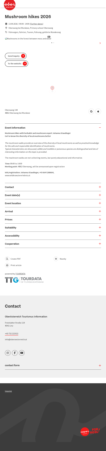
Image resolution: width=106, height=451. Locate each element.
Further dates (37, 23)
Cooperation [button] (12, 243)
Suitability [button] (10, 227)
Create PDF (15, 259)
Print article (15, 265)
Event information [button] (15, 127)
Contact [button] (9, 187)
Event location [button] (13, 203)
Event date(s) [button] (12, 195)
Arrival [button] (9, 211)
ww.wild (9, 175)
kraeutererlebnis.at (21, 175)
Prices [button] (8, 219)
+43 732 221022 (11, 333)
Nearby (62, 259)
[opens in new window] (89, 431)
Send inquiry (14, 56)
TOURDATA (20, 273)
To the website (14, 63)
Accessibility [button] (12, 235)
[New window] (24, 278)
